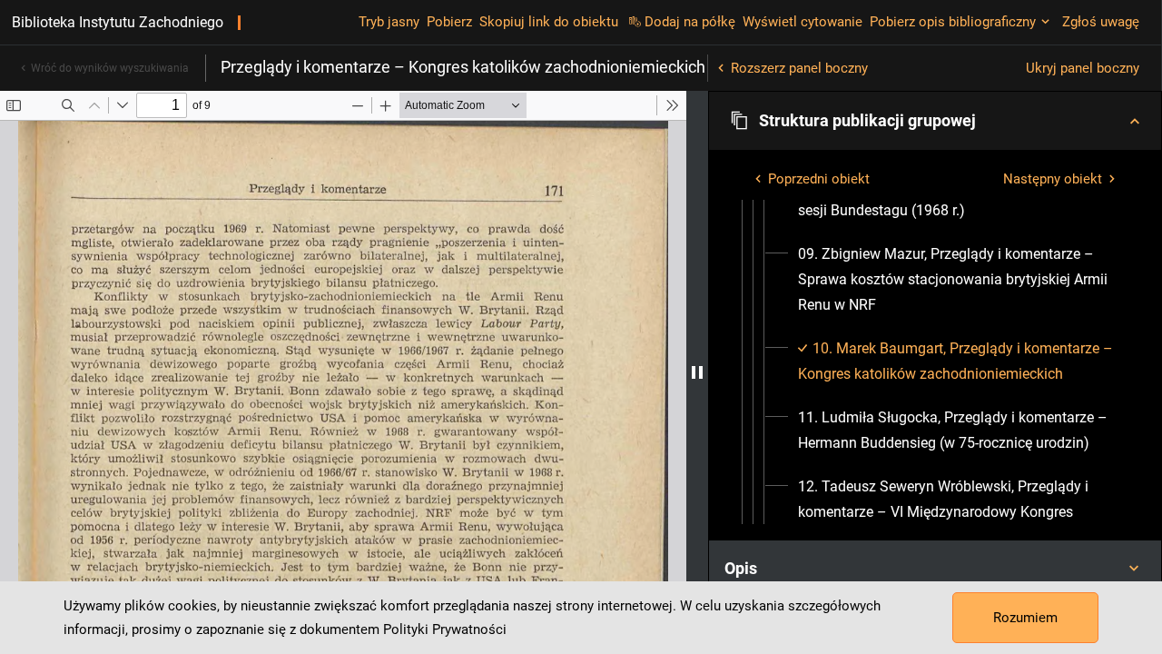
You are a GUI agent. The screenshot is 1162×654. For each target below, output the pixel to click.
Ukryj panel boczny (1082, 68)
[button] (935, 121)
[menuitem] (957, 279)
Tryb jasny (389, 22)
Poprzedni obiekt (819, 179)
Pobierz (449, 22)
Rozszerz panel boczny (799, 68)
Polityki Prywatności (445, 629)
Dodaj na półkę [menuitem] (690, 22)
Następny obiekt (1052, 179)
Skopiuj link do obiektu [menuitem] (548, 22)
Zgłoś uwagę (1100, 22)
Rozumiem (1025, 617)
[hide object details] (697, 372)
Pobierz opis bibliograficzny (953, 22)
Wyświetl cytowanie (802, 22)
